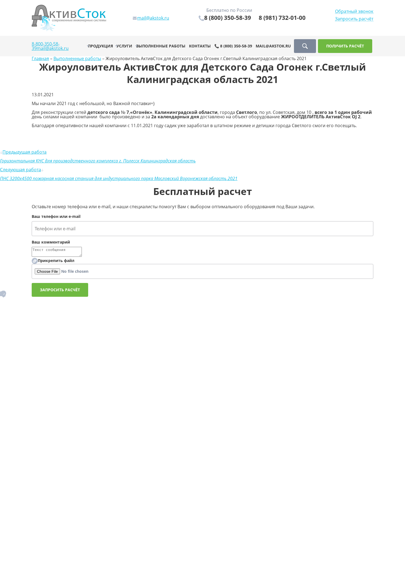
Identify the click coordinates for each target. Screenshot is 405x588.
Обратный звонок (354, 11)
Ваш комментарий (51, 242)
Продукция (100, 46)
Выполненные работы (160, 46)
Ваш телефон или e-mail (56, 216)
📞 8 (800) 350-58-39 (233, 46)
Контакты (200, 46)
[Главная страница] (69, 17)
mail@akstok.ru (53, 48)
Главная (40, 58)
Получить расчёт (345, 46)
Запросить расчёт (354, 19)
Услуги (124, 46)
